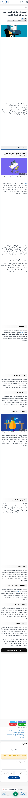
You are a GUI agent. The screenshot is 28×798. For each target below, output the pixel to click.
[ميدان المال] (24, 2)
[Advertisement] (17, 70)
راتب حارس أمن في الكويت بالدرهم (15, 734)
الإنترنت (22, 332)
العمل (25, 183)
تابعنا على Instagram (14, 650)
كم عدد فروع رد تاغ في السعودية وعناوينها (16, 736)
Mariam (23, 19)
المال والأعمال (19, 7)
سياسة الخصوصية (23, 793)
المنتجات (17, 591)
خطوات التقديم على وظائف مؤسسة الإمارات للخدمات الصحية (15, 732)
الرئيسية (25, 7)
